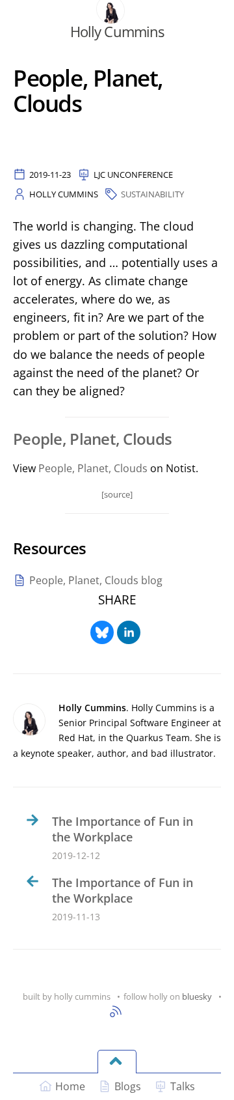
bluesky (197, 996)
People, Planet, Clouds (93, 468)
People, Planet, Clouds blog (95, 580)
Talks (182, 1086)
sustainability (152, 194)
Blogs (127, 1086)
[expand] (117, 1061)
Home (70, 1086)
